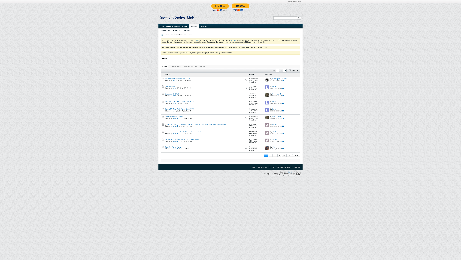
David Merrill (276, 94)
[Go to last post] (283, 80)
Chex (274, 147)
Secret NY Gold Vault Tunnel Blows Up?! (179, 109)
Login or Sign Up (294, 2)
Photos (202, 66)
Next (296, 156)
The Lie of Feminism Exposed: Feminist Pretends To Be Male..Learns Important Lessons (196, 124)
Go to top (296, 167)
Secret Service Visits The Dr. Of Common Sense (182, 139)
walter (175, 80)
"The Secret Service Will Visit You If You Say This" (183, 132)
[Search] (299, 18)
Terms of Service (283, 167)
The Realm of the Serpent (174, 117)
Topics (164, 66)
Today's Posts (165, 30)
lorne (174, 88)
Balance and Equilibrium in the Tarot (177, 79)
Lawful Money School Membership (174, 26)
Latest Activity (175, 66)
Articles (204, 26)
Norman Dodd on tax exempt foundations (179, 101)
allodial (175, 118)
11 (284, 156)
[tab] (164, 66)
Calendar (187, 30)
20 (289, 156)
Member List (177, 30)
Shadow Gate (170, 86)
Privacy (272, 167)
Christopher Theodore (279, 79)
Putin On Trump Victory (173, 147)
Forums (194, 26)
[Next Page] (285, 70)
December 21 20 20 (172, 94)
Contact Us (262, 167)
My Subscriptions (190, 66)
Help (254, 167)
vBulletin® (290, 172)
